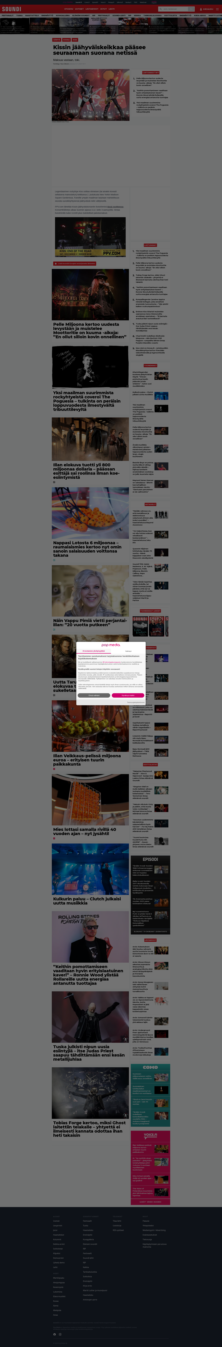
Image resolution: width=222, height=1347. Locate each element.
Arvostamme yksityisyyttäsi (94, 651)
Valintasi (128, 651)
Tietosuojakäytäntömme (136, 702)
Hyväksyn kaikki (128, 695)
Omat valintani (94, 695)
